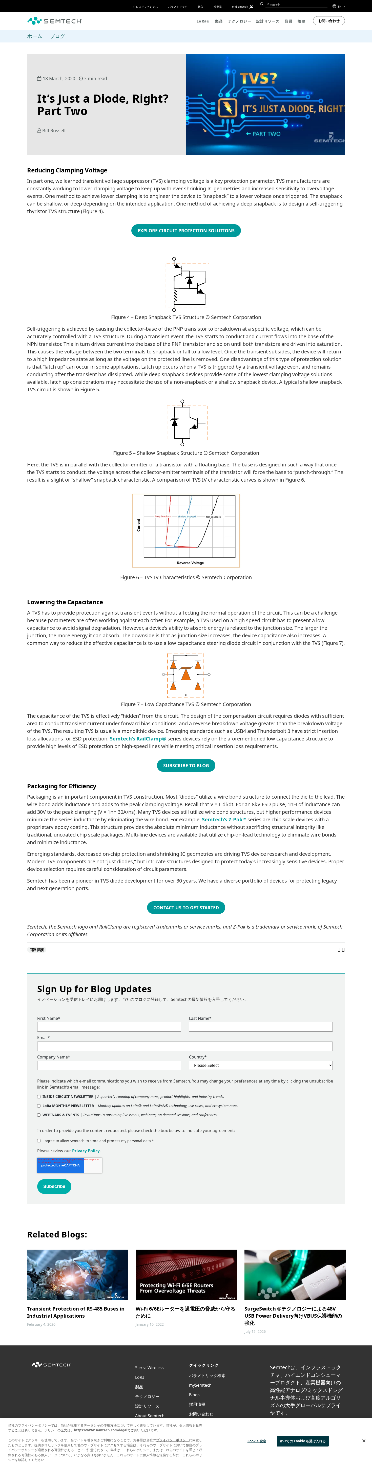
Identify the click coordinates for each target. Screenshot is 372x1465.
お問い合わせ (329, 20)
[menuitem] (251, 7)
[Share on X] (343, 949)
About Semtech (149, 1415)
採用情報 (197, 1404)
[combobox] (296, 5)
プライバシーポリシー (172, 1440)
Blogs (194, 1395)
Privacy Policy (86, 1151)
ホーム (34, 36)
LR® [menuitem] (203, 21)
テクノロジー (147, 1396)
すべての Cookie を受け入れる (303, 1441)
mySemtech (200, 1385)
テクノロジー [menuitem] (239, 21)
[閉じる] (363, 1440)
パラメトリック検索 (207, 1375)
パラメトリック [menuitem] (178, 6)
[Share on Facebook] (339, 949)
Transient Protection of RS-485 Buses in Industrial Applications (76, 1312)
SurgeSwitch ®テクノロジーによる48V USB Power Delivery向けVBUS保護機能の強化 (293, 1315)
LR (139, 1377)
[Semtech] (51, 1367)
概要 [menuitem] (301, 21)
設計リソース (147, 1406)
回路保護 (37, 949)
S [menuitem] (240, 6)
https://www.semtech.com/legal (100, 1430)
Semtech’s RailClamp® (138, 738)
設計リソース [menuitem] (268, 21)
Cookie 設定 (256, 1441)
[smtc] (54, 20)
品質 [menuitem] (289, 21)
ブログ (57, 36)
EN (340, 6)
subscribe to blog (186, 765)
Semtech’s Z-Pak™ (224, 819)
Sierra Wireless (149, 1367)
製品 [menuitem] (219, 21)
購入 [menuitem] (200, 6)
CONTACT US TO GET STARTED (186, 908)
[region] (186, 1441)
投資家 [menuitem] (218, 6)
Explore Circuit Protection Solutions (186, 231)
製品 (139, 1387)
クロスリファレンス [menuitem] (145, 6)
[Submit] (261, 4)
